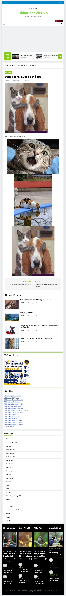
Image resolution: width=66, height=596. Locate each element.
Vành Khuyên (9, 506)
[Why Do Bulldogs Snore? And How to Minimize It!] (28, 56)
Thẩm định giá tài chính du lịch (13, 422)
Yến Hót (8, 513)
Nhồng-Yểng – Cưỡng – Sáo (14, 496)
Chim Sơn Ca (9, 478)
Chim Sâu (8, 474)
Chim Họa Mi (9, 464)
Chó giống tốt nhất (26, 313)
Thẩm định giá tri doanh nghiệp (13, 404)
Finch (7, 485)
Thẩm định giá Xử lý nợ (11, 414)
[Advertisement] (33, 39)
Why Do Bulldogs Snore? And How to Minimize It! (48, 55)
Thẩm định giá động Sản (11, 398)
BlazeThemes (33, 592)
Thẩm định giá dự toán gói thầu (13, 408)
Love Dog (8, 492)
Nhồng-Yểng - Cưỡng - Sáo (55, 549)
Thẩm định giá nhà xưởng (11, 416)
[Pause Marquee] (60, 56)
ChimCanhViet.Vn (33, 13)
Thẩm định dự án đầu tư (11, 402)
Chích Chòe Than (10, 457)
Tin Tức (8, 503)
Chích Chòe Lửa (10, 453)
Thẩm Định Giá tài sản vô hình (13, 406)
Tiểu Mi (8, 499)
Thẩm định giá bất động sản (12, 396)
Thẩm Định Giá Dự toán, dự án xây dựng (16, 410)
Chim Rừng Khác (10, 471)
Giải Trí (7, 489)
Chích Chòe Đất (10, 449)
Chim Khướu (9, 467)
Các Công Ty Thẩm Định (13, 442)
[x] (34, 8)
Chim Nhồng (53, 553)
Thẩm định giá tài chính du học (13, 424)
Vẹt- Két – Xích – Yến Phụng (14, 510)
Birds (7, 439)
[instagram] (31, 8)
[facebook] (29, 8)
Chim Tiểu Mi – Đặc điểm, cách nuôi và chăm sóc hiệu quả (25, 554)
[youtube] (36, 8)
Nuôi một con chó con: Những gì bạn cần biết (35, 300)
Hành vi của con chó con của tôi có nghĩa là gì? (36, 339)
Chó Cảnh (8, 72)
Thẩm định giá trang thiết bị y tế (14, 412)
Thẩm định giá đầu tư (10, 418)
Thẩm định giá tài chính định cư (13, 420)
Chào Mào (8, 446)
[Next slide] (62, 3)
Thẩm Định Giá (9, 427)
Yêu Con (8, 517)
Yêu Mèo (8, 520)
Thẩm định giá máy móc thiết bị (13, 400)
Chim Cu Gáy (9, 460)
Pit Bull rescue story (16, 55)
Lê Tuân (8, 80)
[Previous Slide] (59, 3)
